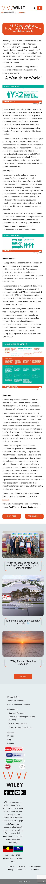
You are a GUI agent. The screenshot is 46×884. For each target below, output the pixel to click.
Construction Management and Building (22, 718)
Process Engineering (18, 724)
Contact (10, 743)
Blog (9, 740)
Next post (11, 516)
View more (23, 676)
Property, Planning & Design (21, 727)
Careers (10, 732)
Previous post (34, 516)
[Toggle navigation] (39, 8)
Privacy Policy (13, 697)
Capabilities (12, 709)
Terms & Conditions (15, 701)
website (5, 500)
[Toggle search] (34, 8)
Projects (10, 736)
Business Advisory (16, 713)
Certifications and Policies (18, 704)
